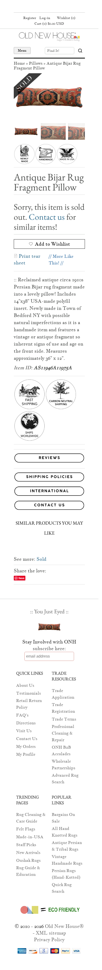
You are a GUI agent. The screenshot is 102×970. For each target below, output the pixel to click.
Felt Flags (25, 829)
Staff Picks (26, 844)
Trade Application (63, 694)
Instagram (57, 6)
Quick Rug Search (62, 888)
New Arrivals (28, 852)
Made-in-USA (29, 836)
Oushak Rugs (28, 860)
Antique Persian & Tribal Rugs (67, 846)
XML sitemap (51, 933)
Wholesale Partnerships (63, 764)
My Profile (25, 754)
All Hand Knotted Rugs (64, 832)
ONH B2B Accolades (61, 750)
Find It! (53, 51)
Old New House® (64, 926)
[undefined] (49, 97)
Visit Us (24, 730)
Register (29, 18)
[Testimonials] (49, 462)
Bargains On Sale (63, 818)
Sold (41, 559)
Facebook (39, 6)
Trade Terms (64, 719)
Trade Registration (63, 708)
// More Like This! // (61, 259)
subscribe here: (49, 648)
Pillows (35, 63)
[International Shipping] (49, 492)
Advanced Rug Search (65, 779)
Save (21, 578)
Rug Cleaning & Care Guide (31, 818)
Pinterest (48, 6)
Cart (49, 23)
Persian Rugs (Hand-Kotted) (66, 874)
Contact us (47, 216)
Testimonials (28, 693)
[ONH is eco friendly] (49, 915)
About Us (25, 685)
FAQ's (22, 715)
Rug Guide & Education (28, 871)
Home (19, 63)
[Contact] (49, 506)
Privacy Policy (49, 939)
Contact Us (26, 738)
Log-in (44, 18)
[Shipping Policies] (49, 478)
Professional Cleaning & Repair (63, 733)
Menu (22, 50)
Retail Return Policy (29, 704)
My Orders (26, 746)
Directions (26, 723)
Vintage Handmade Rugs (67, 860)
